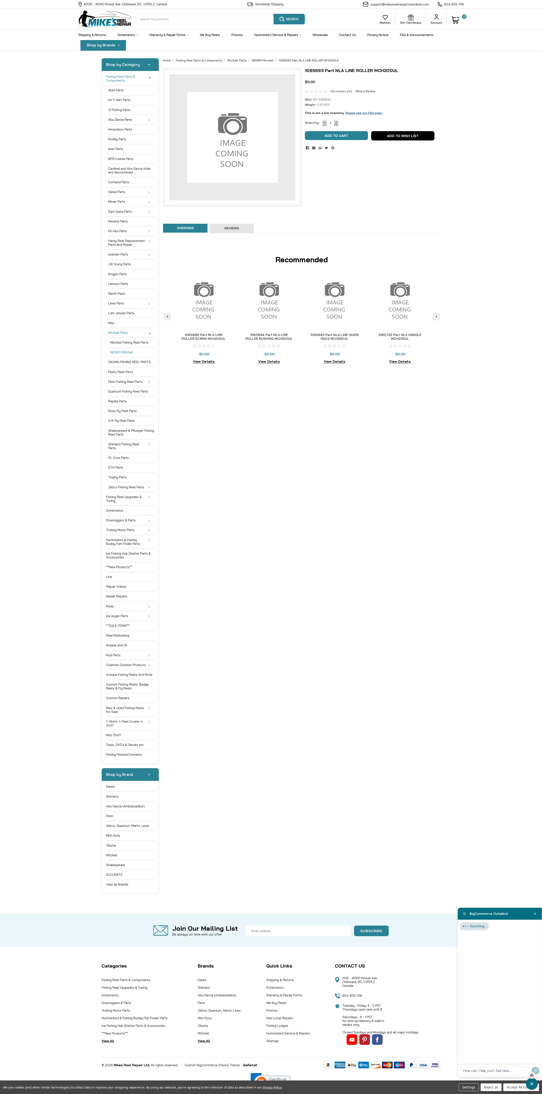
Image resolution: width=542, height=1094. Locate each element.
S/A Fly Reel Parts (121, 421)
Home (167, 60)
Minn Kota (113, 835)
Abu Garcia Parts (120, 120)
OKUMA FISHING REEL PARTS (129, 362)
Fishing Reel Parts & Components (120, 78)
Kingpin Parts (117, 274)
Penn (109, 816)
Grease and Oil (116, 645)
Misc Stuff (113, 735)
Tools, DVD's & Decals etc (125, 745)
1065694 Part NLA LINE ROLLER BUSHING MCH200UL (269, 337)
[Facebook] (307, 148)
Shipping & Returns (92, 35)
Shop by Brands (101, 45)
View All (108, 1041)
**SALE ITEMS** (118, 626)
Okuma (111, 845)
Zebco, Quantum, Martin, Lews (127, 826)
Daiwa (110, 786)
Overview (185, 228)
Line (109, 577)
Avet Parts (115, 149)
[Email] (313, 148)
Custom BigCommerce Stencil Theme (212, 1065)
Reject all (491, 1087)
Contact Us (347, 35)
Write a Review (365, 91)
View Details (203, 361)
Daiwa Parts (116, 192)
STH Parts (115, 467)
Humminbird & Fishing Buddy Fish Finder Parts (123, 542)
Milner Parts (116, 202)
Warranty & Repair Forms (167, 35)
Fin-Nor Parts (117, 231)
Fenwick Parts (118, 221)
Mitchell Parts (118, 333)
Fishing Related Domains (124, 754)
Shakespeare (115, 865)
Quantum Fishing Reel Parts (128, 391)
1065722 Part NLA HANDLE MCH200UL (400, 337)
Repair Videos (116, 586)
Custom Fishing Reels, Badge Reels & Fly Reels (127, 686)
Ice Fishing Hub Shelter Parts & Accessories (128, 555)
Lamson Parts (118, 284)
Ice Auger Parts (117, 616)
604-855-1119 (454, 4)
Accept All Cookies (521, 1087)
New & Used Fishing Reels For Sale (125, 710)
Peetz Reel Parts (120, 372)
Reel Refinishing (117, 635)
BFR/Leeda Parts (120, 159)
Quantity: (312, 123)
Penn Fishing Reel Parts (125, 382)
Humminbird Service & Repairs (276, 35)
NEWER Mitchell (121, 352)
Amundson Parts (120, 129)
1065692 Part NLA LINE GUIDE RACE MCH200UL (334, 337)
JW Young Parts (119, 264)
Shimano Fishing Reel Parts (123, 446)
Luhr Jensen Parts (121, 313)
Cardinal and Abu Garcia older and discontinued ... (129, 170)
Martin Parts (116, 294)
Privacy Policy (272, 1087)
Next (436, 316)
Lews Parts (116, 303)
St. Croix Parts (118, 458)
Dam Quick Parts (120, 212)
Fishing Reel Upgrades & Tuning (124, 499)
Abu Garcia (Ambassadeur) (125, 806)
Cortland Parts (118, 182)
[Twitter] (326, 148)
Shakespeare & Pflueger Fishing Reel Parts (131, 432)
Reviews (231, 228)
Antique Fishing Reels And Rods (129, 675)
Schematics (127, 35)
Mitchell (111, 855)
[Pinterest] (333, 148)
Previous (167, 316)
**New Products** (119, 567)
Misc (111, 323)
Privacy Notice (378, 35)
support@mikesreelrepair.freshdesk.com (400, 4)
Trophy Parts (117, 477)
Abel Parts (115, 90)
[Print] (320, 148)
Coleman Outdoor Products (126, 665)
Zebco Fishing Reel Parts (126, 487)
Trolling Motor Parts (120, 530)
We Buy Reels (210, 35)
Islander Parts (118, 254)
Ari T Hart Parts (119, 100)
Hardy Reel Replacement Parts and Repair (126, 243)
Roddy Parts (117, 139)
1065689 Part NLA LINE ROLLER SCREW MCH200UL (203, 337)
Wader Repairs (116, 596)
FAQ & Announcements (417, 35)
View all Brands (117, 884)
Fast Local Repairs (279, 1018)
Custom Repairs (117, 698)
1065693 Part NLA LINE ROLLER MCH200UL (309, 60)
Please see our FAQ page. (364, 113)
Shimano (112, 796)
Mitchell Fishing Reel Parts (129, 342)
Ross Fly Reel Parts (122, 411)
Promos (237, 35)
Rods (110, 606)
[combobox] (220, 19)
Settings (468, 1087)
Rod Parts (113, 655)
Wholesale (320, 35)
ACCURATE (114, 875)
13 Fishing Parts (119, 110)
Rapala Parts (117, 401)
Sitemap (272, 1041)
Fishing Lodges (277, 1026)
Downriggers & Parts (121, 520)
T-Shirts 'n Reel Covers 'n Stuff (124, 723)
